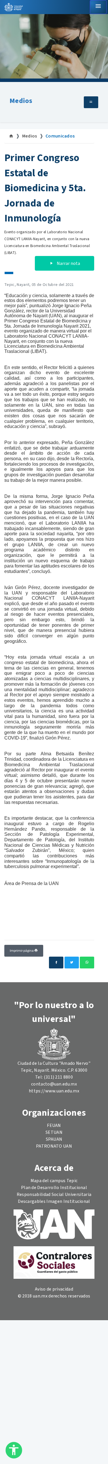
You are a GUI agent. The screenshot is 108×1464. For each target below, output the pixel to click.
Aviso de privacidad (54, 1289)
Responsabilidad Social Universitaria (54, 1194)
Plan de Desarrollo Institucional (54, 1187)
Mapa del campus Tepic (54, 1181)
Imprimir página (22, 950)
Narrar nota (68, 263)
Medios (21, 101)
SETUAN (54, 1132)
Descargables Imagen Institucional (54, 1201)
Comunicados (60, 136)
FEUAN (54, 1125)
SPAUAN (54, 1139)
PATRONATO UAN (54, 1146)
